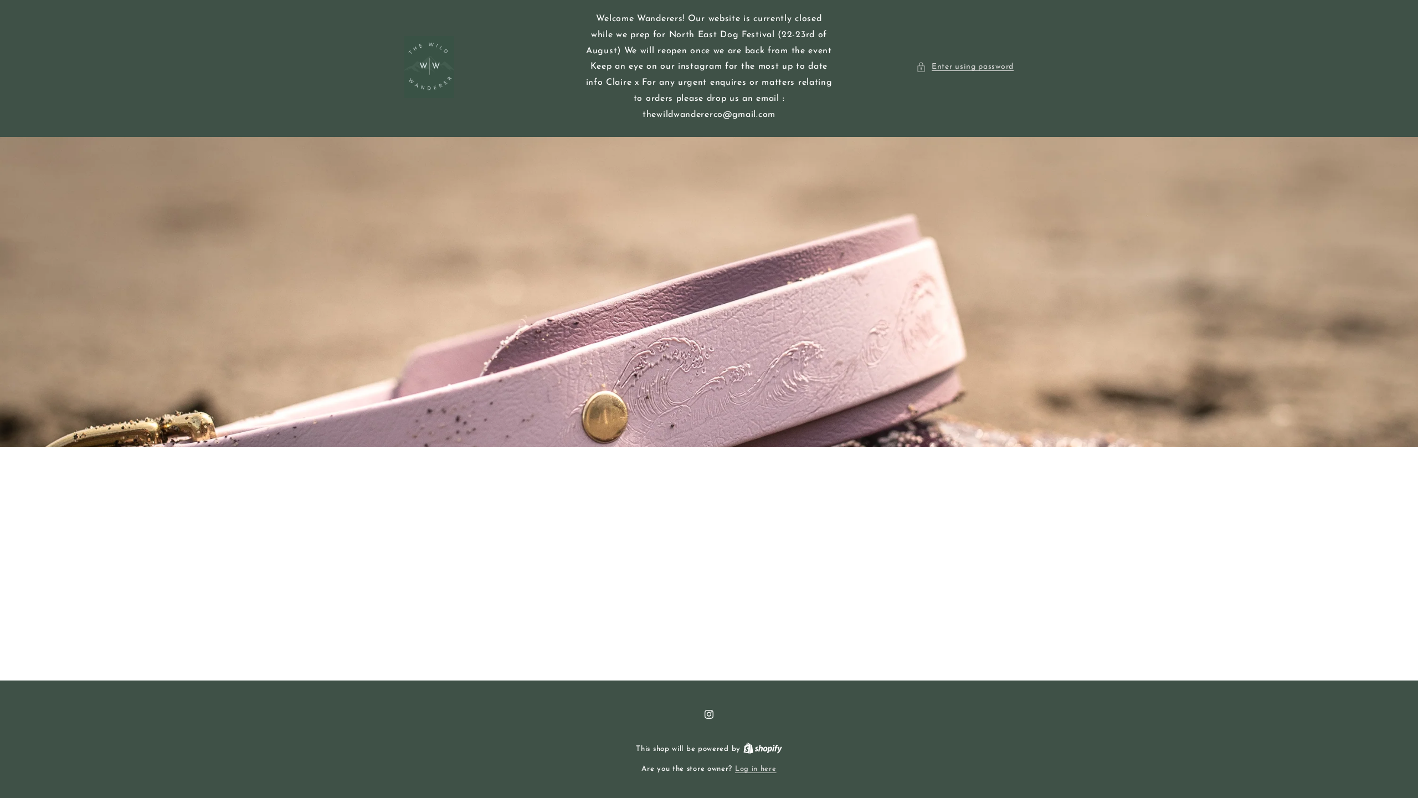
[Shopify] (762, 749)
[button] (965, 67)
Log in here (756, 769)
